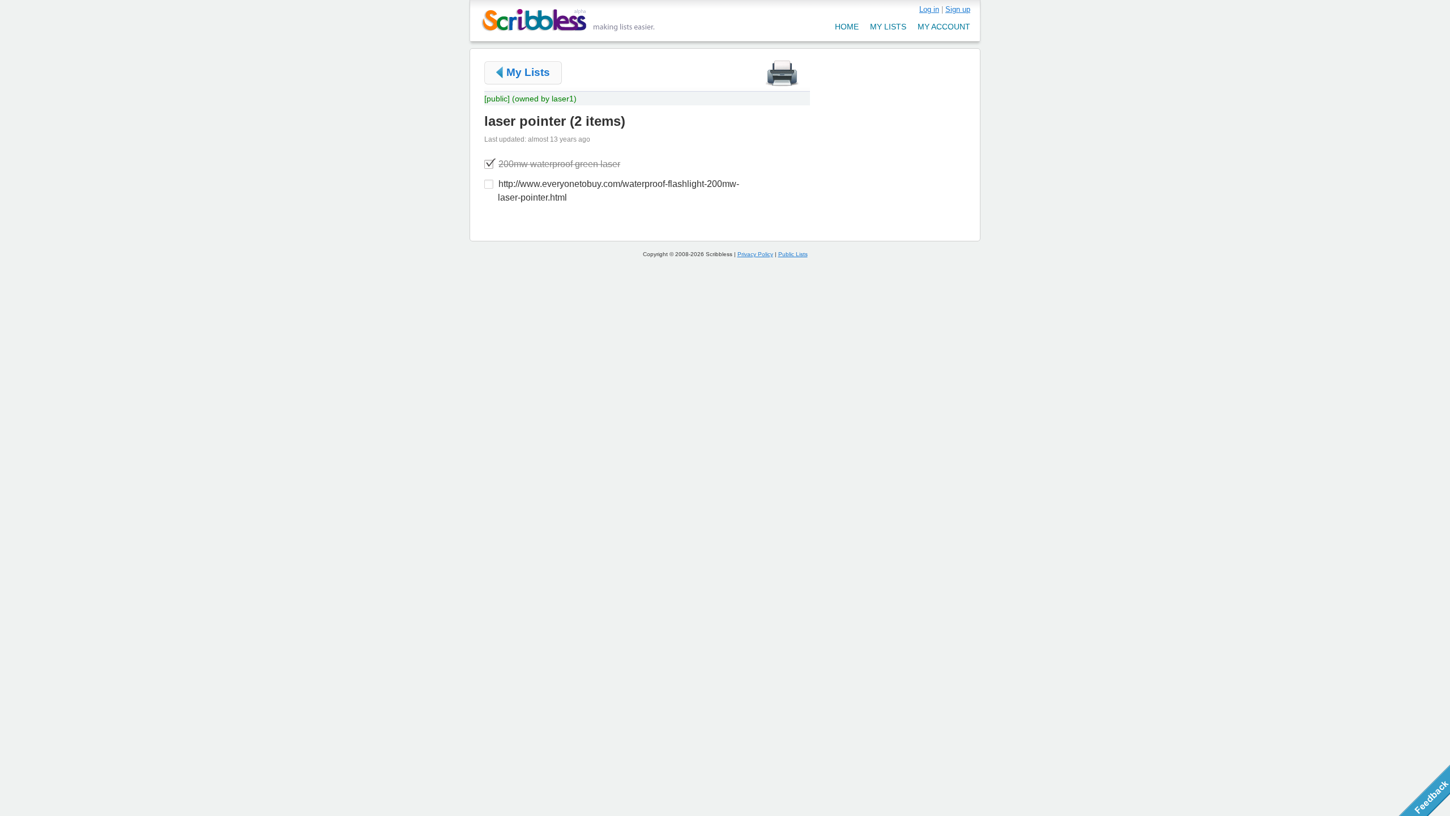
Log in (929, 9)
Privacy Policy (755, 254)
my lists (888, 26)
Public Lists (793, 254)
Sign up (957, 9)
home (847, 26)
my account (944, 26)
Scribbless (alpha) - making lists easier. (568, 20)
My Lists (528, 72)
